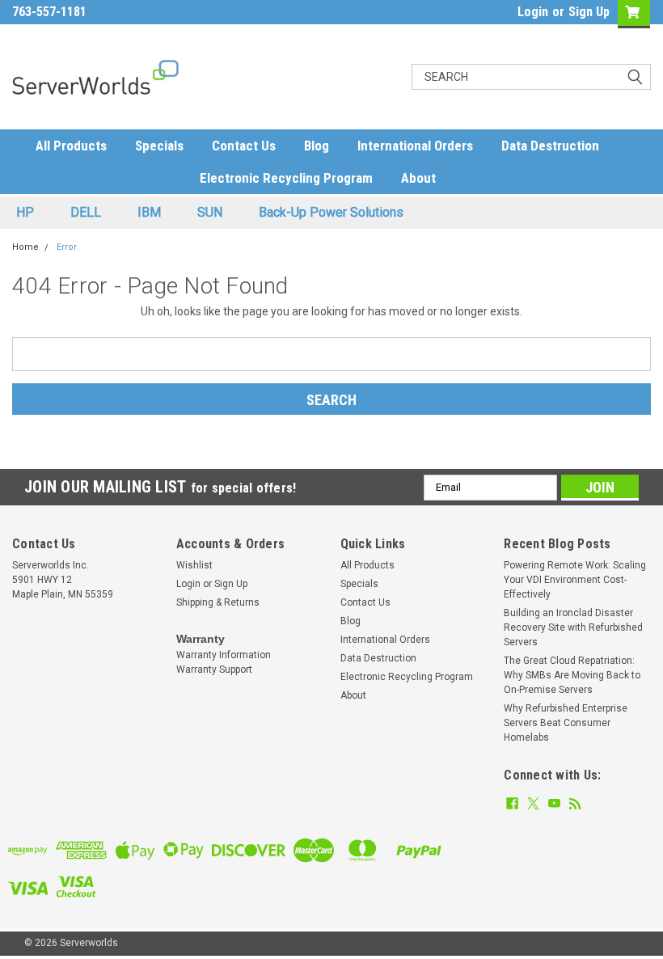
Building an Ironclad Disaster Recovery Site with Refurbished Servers (573, 627)
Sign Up (589, 11)
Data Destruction (550, 145)
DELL (85, 212)
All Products (71, 145)
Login (532, 11)
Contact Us (244, 145)
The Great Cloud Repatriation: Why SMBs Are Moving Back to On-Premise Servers (572, 675)
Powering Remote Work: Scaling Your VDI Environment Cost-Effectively (575, 580)
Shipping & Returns (218, 602)
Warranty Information (223, 655)
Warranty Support (214, 669)
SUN (209, 212)
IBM (149, 212)
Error (67, 247)
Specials (159, 145)
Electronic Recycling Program (286, 178)
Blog (316, 145)
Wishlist (194, 565)
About (418, 178)
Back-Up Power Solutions (331, 212)
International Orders (415, 145)
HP (25, 212)
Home (25, 247)
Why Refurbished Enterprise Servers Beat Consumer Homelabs (565, 723)
